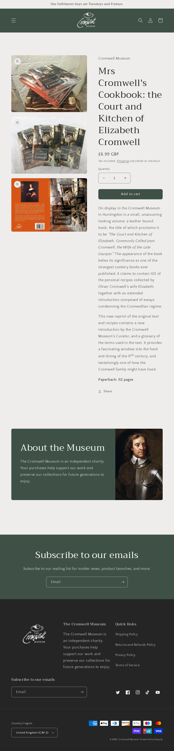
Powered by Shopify (151, 739)
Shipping (123, 161)
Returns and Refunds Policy (135, 645)
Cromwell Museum (129, 739)
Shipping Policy (126, 634)
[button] (14, 20)
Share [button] (108, 391)
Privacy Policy (125, 655)
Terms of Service (127, 665)
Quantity (104, 168)
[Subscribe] (123, 582)
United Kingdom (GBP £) (32, 732)
